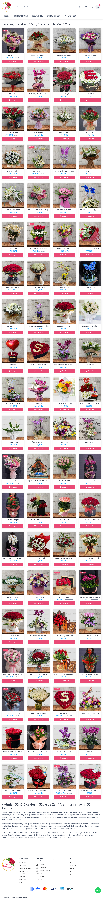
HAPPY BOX (13, 365)
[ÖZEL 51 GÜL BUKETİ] (64, 311)
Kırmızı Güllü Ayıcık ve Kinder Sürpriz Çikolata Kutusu (47, 791)
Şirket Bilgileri (23, 865)
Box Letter (90, 94)
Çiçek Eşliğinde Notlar (43, 871)
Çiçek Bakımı (40, 865)
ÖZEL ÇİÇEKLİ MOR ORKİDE (38, 94)
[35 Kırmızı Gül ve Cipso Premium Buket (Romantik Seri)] (13, 699)
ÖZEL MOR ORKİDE (38, 442)
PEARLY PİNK (64, 520)
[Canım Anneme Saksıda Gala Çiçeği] (38, 737)
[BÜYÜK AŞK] (64, 699)
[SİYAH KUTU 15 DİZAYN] (38, 234)
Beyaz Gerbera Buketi (90, 326)
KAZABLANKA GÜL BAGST (64, 558)
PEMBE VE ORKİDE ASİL (90, 636)
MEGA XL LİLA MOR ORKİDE (64, 171)
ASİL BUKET (90, 171)
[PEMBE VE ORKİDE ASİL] (90, 621)
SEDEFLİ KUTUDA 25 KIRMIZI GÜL (14, 752)
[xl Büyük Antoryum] (13, 505)
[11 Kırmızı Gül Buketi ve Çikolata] (64, 660)
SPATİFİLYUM (13, 442)
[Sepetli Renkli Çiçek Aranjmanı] (90, 699)
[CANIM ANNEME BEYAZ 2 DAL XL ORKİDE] (13, 544)
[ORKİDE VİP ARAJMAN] (13, 389)
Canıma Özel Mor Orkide (90, 481)
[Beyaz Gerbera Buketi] (90, 311)
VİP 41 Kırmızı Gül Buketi (38, 674)
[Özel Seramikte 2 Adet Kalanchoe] (90, 582)
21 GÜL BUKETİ (13, 132)
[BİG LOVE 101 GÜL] (13, 273)
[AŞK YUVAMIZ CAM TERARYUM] (38, 466)
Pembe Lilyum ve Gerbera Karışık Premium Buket (20, 481)
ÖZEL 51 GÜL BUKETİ (64, 326)
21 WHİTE (90, 365)
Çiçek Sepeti (40, 876)
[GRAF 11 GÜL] (90, 118)
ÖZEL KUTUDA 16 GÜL (64, 597)
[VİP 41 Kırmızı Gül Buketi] (38, 660)
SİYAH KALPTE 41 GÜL (39, 365)
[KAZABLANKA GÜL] (13, 311)
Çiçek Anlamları (41, 868)
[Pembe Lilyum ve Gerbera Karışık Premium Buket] (13, 466)
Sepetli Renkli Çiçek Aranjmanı (90, 713)
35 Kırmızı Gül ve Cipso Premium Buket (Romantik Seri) (22, 713)
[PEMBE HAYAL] (38, 582)
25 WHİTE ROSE (13, 597)
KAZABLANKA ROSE (13, 210)
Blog (71, 863)
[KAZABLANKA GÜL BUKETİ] (90, 234)
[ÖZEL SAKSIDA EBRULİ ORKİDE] (64, 350)
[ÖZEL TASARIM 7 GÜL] (38, 40)
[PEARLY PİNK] (64, 505)
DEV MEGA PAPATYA (38, 713)
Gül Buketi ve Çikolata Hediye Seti (66, 636)
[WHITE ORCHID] (38, 157)
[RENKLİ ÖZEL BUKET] (64, 234)
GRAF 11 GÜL (90, 132)
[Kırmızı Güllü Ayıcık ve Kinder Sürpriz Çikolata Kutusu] (38, 776)
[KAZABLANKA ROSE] (13, 195)
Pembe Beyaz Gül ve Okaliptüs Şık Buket (16, 674)
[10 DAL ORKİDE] (13, 234)
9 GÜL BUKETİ (13, 94)
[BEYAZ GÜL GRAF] (38, 273)
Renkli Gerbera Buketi (64, 403)
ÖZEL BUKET (38, 132)
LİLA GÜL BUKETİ (64, 481)
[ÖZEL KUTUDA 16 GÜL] (64, 582)
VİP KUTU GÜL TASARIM (38, 520)
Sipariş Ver (14, 61)
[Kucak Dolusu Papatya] (64, 40)
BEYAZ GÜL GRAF (39, 287)
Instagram (73, 871)
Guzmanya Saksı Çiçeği (90, 674)
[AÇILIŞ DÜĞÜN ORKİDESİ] (13, 776)
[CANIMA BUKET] (13, 40)
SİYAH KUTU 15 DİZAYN (38, 249)
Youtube (73, 865)
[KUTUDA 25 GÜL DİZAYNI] (90, 505)
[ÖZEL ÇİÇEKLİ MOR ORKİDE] (38, 79)
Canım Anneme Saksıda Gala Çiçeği (41, 752)
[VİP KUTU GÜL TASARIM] (38, 505)
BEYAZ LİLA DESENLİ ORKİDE (39, 326)
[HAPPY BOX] (13, 350)
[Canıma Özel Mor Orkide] (90, 466)
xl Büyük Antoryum (13, 520)
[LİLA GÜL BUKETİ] (64, 466)
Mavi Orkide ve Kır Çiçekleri (90, 210)
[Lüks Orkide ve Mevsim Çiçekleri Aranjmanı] (38, 621)
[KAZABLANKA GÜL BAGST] (64, 544)
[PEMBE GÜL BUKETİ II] (64, 195)
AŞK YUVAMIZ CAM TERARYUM (39, 481)
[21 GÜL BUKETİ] (13, 118)
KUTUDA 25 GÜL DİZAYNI (90, 520)
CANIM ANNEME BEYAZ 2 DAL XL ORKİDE (16, 558)
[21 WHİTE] (90, 350)
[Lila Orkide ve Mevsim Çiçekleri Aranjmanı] (64, 737)
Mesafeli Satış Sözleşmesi (23, 872)
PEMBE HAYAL (39, 597)
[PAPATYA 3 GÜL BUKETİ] (90, 544)
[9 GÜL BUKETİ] (13, 79)
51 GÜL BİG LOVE (13, 636)
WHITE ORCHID (38, 171)
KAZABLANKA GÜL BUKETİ (90, 249)
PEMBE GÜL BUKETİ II (64, 210)
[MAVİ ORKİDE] (90, 273)
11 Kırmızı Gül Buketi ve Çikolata (65, 674)
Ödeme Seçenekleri (25, 868)
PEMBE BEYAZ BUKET (90, 55)
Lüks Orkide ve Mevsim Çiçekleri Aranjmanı (43, 636)
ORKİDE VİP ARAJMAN (12, 403)
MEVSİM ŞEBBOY (64, 132)
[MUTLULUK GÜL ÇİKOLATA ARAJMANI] (90, 389)
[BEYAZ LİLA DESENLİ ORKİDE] (38, 311)
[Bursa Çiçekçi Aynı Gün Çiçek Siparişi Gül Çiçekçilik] (9, 865)
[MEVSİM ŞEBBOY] (64, 118)
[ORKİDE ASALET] (90, 428)
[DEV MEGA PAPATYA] (38, 699)
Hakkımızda (22, 863)
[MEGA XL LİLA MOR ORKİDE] (64, 157)
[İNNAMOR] (38, 389)
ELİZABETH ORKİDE (64, 791)
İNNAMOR (38, 403)
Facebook (73, 868)
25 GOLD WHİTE (13, 171)
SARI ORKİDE (64, 287)
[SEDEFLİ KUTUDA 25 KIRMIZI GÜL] (13, 737)
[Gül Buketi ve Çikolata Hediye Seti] (64, 621)
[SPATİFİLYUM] (13, 428)
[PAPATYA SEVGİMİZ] (38, 544)
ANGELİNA (64, 442)
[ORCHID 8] (90, 737)
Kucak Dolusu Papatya (64, 55)
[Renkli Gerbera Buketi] (64, 389)
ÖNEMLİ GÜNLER (53, 16)
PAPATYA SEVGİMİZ (39, 558)
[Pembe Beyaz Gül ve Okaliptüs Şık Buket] (13, 660)
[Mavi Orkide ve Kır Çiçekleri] (90, 195)
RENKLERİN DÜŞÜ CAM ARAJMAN (39, 210)
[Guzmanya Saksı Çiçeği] (90, 660)
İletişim (21, 882)
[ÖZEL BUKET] (38, 118)
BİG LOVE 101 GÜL (12, 287)
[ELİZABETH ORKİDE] (64, 776)
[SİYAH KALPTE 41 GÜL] (38, 350)
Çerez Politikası (24, 876)
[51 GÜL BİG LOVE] (13, 621)
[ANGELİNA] (64, 428)
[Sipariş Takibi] (86, 7)
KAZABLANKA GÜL (12, 326)
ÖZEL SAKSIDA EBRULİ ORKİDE (64, 365)
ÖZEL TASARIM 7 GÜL (38, 55)
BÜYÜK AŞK (64, 713)
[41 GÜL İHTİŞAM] (64, 79)
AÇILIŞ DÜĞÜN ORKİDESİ (12, 791)
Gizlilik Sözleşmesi (24, 879)
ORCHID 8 (90, 752)
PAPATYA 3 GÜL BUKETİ (90, 558)
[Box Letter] (90, 79)
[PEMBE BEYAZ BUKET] (90, 40)
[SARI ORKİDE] (64, 273)
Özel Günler (39, 873)
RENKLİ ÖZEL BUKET (64, 249)
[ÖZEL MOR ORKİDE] (38, 428)
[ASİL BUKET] (90, 157)
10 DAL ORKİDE (13, 249)
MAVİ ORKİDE (90, 287)
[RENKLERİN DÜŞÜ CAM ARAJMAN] (38, 195)
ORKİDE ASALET (90, 442)
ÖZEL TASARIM (37, 16)
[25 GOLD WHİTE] (13, 157)
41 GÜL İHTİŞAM (64, 94)
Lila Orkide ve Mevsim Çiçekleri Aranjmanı (69, 752)
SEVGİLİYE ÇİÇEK (70, 16)
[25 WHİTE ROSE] (13, 582)
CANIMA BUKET (12, 55)
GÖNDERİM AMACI (21, 16)
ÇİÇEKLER (6, 16)
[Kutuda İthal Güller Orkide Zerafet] (90, 776)
